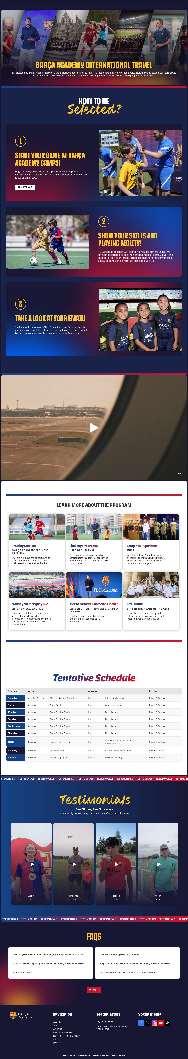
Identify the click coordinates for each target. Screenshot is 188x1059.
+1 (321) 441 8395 (102, 1029)
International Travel (62, 1032)
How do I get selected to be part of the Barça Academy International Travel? (48, 954)
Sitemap (56, 1043)
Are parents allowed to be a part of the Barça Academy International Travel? (135, 963)
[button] (94, 427)
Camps (55, 1025)
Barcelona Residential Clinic (66, 1036)
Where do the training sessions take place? (119, 954)
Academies (57, 1029)
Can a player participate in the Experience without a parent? (127, 972)
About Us (57, 1022)
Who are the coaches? (23, 972)
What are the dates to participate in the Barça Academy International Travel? (48, 963)
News (55, 1040)
